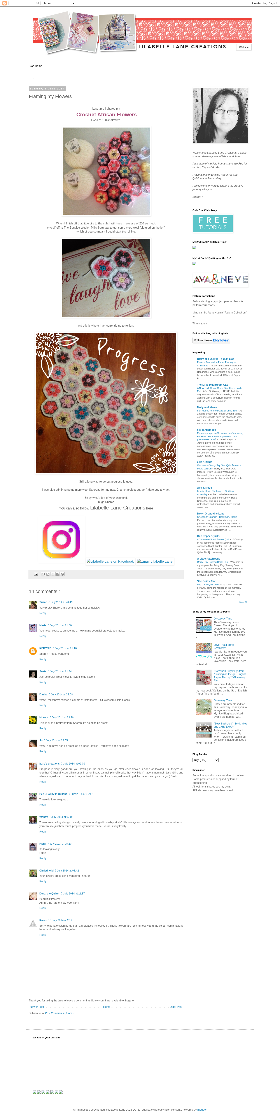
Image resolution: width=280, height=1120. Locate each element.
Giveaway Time (223, 618)
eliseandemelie (206, 429)
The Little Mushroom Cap (212, 384)
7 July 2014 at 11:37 (73, 893)
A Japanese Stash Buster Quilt (213, 539)
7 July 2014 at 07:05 (61, 817)
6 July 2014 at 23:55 (56, 740)
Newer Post (37, 1006)
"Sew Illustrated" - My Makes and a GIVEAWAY (230, 725)
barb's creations (49, 763)
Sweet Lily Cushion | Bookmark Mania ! (218, 517)
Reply (42, 613)
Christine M (46, 870)
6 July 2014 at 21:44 (60, 671)
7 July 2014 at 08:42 (67, 870)
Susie (42, 671)
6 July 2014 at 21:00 (60, 625)
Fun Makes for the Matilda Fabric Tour (217, 410)
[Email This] (43, 574)
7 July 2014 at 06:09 (73, 763)
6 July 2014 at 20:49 (61, 602)
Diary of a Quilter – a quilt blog (215, 358)
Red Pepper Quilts (208, 536)
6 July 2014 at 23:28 (62, 717)
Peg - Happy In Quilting (53, 794)
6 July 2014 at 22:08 (61, 694)
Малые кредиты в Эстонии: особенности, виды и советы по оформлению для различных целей (220, 436)
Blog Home (35, 66)
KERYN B (45, 648)
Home (106, 1006)
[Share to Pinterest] (62, 574)
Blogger (201, 1109)
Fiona (42, 843)
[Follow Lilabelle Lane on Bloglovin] (211, 342)
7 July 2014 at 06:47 (81, 794)
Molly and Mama (207, 407)
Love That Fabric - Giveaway (224, 646)
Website (244, 47)
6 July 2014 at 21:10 (65, 648)
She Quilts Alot (206, 581)
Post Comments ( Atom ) (59, 1013)
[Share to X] (53, 574)
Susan (43, 602)
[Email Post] (36, 574)
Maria (42, 625)
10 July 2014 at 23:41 (61, 920)
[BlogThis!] (48, 574)
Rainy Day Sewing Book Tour (213, 562)
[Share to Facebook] (57, 574)
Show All (243, 602)
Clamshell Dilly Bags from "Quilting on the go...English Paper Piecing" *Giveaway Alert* (230, 676)
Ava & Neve (204, 487)
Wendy (43, 817)
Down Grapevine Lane (210, 513)
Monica (43, 717)
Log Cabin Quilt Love (208, 584)
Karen (43, 920)
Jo (40, 740)
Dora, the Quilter (49, 893)
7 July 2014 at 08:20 (59, 843)
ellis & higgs (204, 462)
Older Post (176, 1006)
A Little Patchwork (208, 558)
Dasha (43, 694)
